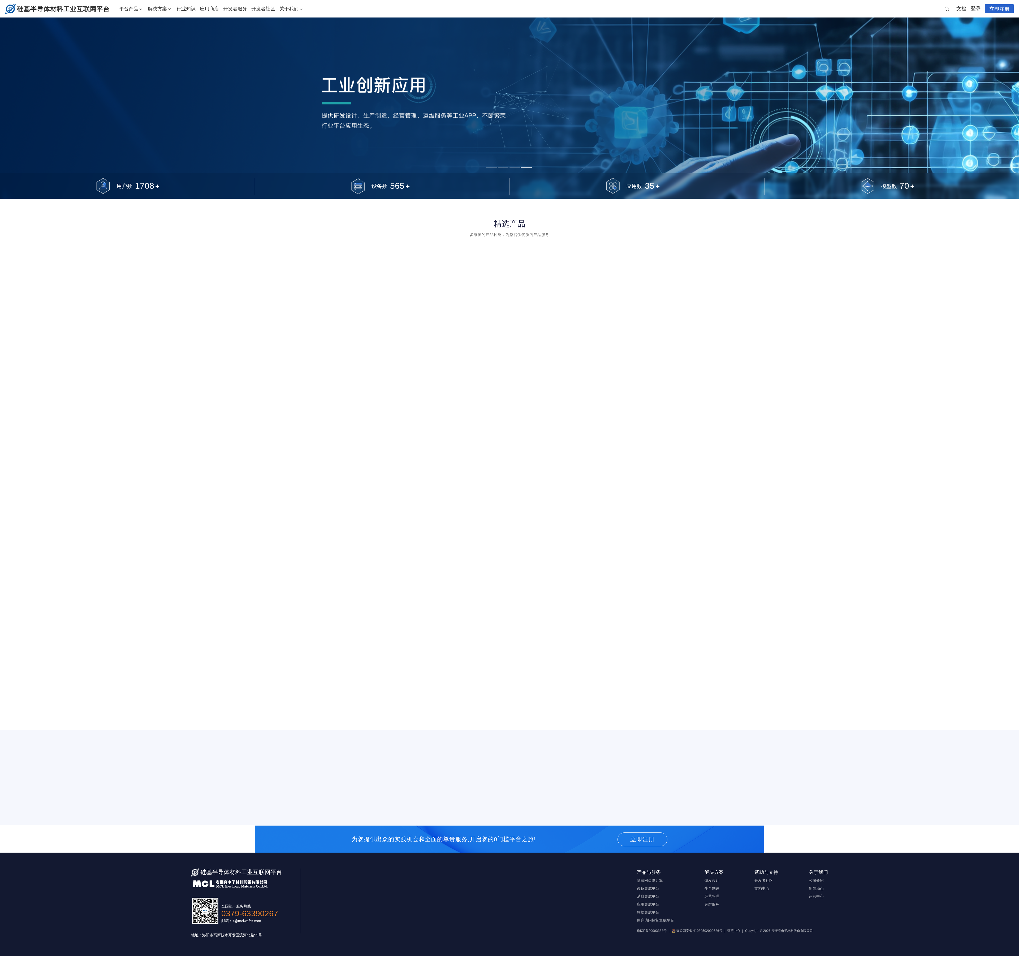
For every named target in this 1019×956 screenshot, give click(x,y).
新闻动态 (816, 888)
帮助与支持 (766, 872)
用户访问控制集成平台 (655, 920)
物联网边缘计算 (650, 880)
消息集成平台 (648, 896)
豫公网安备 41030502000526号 (699, 931)
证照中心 (733, 931)
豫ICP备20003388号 (652, 931)
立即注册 (999, 9)
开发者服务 (235, 8)
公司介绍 (816, 880)
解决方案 (157, 8)
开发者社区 (263, 8)
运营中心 (816, 896)
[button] (342, 806)
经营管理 (712, 896)
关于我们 (289, 8)
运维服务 (712, 904)
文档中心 (761, 888)
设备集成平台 (648, 888)
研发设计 (712, 880)
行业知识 (186, 8)
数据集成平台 (648, 912)
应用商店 (209, 8)
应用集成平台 (648, 904)
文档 (961, 8)
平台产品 (128, 8)
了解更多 (459, 523)
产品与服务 (649, 872)
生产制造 (712, 888)
